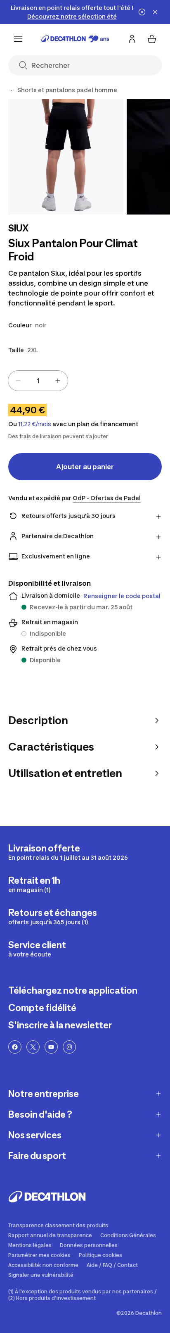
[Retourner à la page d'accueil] (75, 39)
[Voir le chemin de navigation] (11, 90)
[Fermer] (155, 12)
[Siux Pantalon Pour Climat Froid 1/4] (65, 157)
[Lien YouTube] (51, 1047)
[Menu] (18, 39)
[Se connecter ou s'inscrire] (132, 39)
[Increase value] (58, 381)
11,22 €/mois (34, 424)
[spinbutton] (38, 380)
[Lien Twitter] (33, 1047)
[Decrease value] (18, 381)
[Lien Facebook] (14, 1047)
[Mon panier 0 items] (152, 39)
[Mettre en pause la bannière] (142, 12)
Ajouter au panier (85, 467)
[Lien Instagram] (69, 1047)
